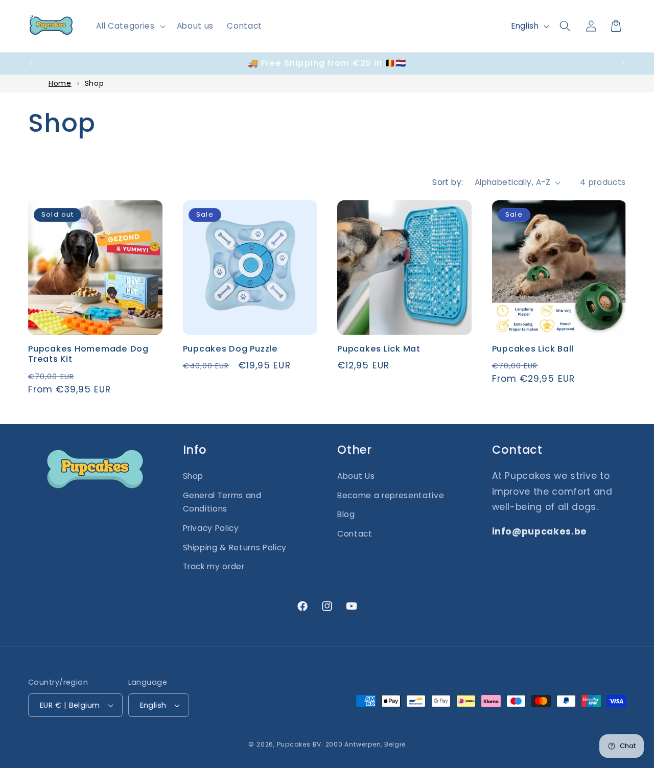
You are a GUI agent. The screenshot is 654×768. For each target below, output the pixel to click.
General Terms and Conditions (222, 502)
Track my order (214, 566)
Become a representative (390, 495)
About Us (356, 476)
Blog (346, 514)
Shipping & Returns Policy (235, 547)
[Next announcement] (623, 63)
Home (60, 83)
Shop (94, 83)
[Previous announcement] (31, 63)
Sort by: (447, 182)
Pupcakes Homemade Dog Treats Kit (88, 354)
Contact (354, 533)
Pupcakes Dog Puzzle (230, 349)
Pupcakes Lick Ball (533, 349)
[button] (129, 26)
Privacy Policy (211, 528)
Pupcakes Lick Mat (379, 349)
